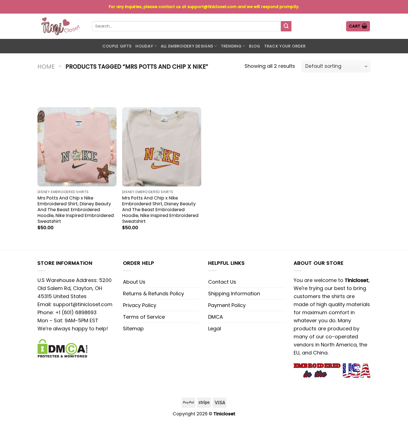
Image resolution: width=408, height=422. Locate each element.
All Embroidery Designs (187, 46)
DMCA (215, 316)
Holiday (144, 46)
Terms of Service (144, 316)
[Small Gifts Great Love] (60, 26)
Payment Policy (227, 305)
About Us (134, 281)
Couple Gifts (117, 46)
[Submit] (286, 26)
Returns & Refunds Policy (153, 293)
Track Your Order (285, 46)
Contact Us (222, 281)
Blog (254, 46)
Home (46, 67)
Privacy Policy (139, 305)
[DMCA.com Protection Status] (62, 347)
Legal (214, 328)
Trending (231, 46)
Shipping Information (234, 293)
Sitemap (133, 328)
